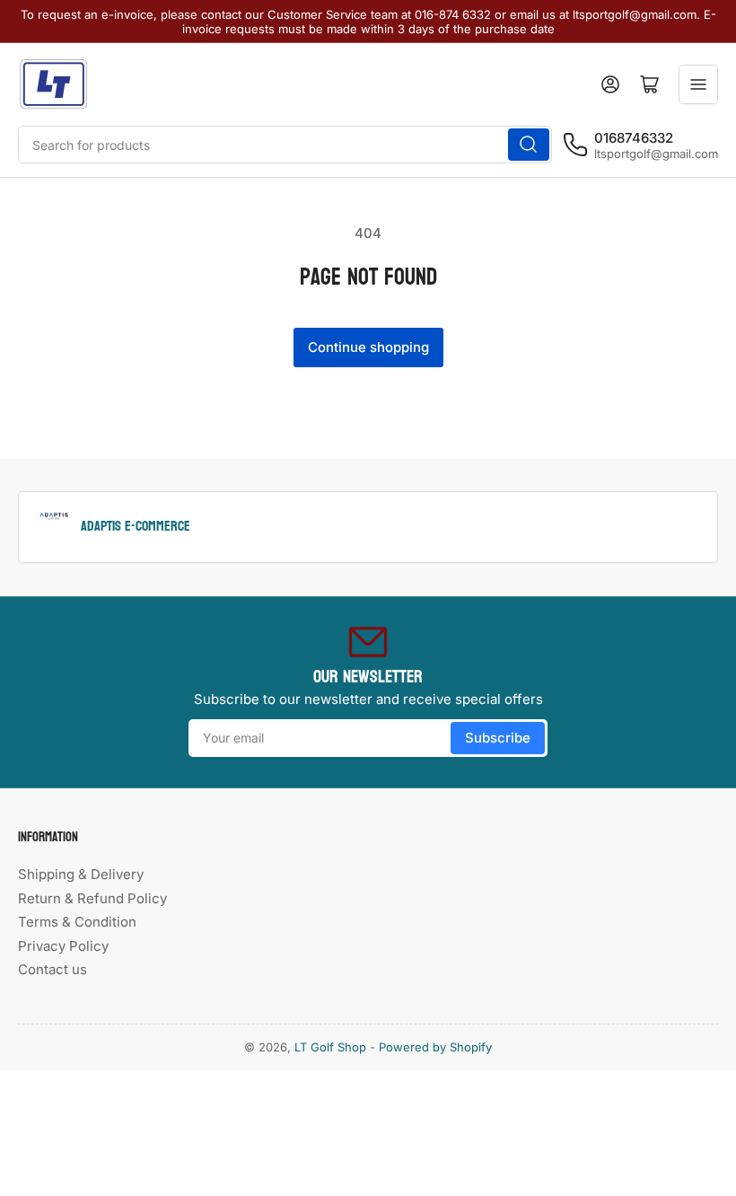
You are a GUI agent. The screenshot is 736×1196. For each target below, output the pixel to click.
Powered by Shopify (435, 1047)
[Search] (528, 144)
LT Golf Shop (330, 1047)
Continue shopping (368, 347)
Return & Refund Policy (92, 898)
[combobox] (285, 144)
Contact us (52, 969)
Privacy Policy (63, 945)
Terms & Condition (77, 921)
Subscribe (497, 737)
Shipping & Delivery (81, 874)
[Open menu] (698, 84)
